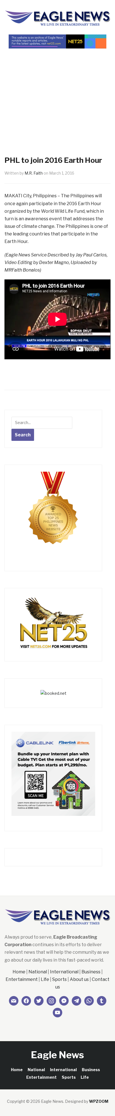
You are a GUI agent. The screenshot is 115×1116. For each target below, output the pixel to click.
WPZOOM (98, 1101)
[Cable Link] (53, 773)
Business (91, 971)
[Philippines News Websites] (53, 513)
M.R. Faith (34, 173)
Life (45, 979)
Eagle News (57, 1055)
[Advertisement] (57, 92)
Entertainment (22, 979)
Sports (59, 979)
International (64, 971)
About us (79, 979)
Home (19, 971)
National (37, 971)
